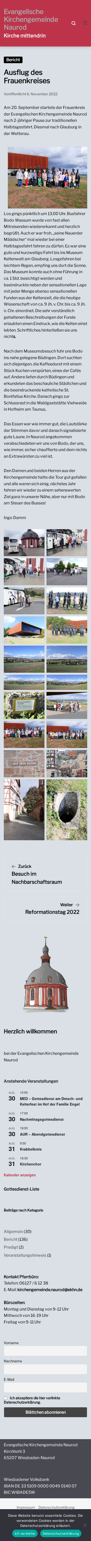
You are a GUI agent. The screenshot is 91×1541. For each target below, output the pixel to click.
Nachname (13, 1361)
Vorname (11, 1343)
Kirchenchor (30, 1163)
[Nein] (84, 1525)
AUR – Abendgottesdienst (42, 1134)
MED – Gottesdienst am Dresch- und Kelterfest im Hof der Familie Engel (51, 1101)
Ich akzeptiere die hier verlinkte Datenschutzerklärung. (32, 1400)
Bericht (13, 59)
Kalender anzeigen (20, 1174)
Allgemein (13, 1231)
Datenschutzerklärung (56, 1507)
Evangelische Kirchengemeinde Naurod (31, 19)
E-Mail (9, 1379)
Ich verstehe (25, 1533)
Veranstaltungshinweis (25, 1255)
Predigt (11, 1247)
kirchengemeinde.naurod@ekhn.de (49, 1289)
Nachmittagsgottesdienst (42, 1119)
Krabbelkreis (31, 1149)
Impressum (26, 1507)
